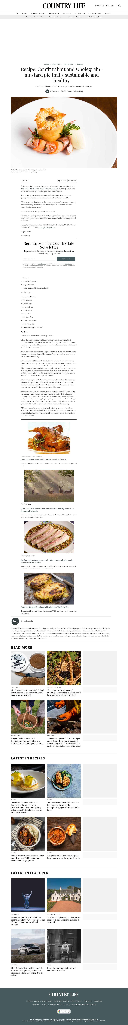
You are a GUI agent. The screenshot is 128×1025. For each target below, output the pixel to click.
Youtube (44, 1005)
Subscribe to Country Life (34, 17)
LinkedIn (53, 1005)
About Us (29, 1001)
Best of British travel (95, 17)
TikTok (59, 1005)
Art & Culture (80, 13)
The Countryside (95, 13)
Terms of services (42, 264)
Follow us (63, 180)
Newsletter (73, 180)
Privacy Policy (76, 1001)
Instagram (98, 1001)
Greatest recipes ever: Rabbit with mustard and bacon (43, 459)
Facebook (35, 1005)
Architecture (54, 13)
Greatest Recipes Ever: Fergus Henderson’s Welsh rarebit (45, 607)
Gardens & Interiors (38, 13)
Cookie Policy (88, 1001)
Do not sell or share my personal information (79, 1005)
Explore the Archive (55, 17)
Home (46, 64)
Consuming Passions (75, 17)
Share (25, 180)
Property (23, 13)
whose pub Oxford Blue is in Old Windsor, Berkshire (39, 188)
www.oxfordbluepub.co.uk (47, 227)
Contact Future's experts (43, 1001)
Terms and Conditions (62, 1001)
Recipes (80, 64)
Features (80, 91)
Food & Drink (69, 64)
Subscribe (110, 6)
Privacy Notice (68, 264)
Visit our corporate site (90, 1019)
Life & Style (67, 13)
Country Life (55, 91)
